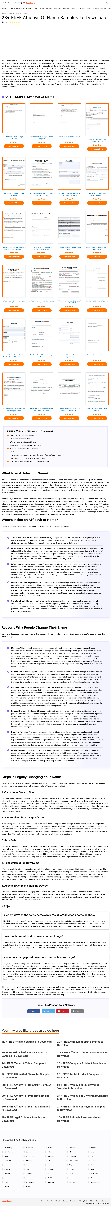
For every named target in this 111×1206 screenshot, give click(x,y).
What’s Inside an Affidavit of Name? (23, 442)
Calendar (49, 8)
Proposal (94, 1148)
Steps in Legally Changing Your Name (24, 448)
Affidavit (4, 8)
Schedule (51, 1169)
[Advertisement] (55, 40)
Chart (50, 1160)
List (92, 1156)
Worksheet (30, 1182)
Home (4, 13)
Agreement (30, 1156)
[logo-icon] (8, 1202)
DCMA (92, 1201)
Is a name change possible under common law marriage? (31, 461)
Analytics (7, 1160)
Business (6, 3)
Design (73, 8)
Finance (29, 1160)
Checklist (66, 8)
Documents (81, 8)
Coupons (21, 3)
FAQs (12, 452)
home (43, 1201)
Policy (28, 1178)
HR (70, 1152)
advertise (58, 1201)
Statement (94, 1165)
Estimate (103, 8)
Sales (50, 1152)
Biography (29, 8)
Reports (29, 1165)
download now (14, 146)
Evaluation (94, 1173)
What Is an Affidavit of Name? (21, 439)
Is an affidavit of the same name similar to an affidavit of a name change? (37, 455)
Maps (71, 1165)
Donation (96, 8)
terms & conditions (102, 1201)
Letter (93, 1152)
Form (6, 1156)
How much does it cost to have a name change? (28, 458)
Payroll (6, 1165)
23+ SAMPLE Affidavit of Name (22, 436)
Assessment (20, 8)
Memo (6, 1186)
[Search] (107, 3)
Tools (14, 3)
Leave (71, 1169)
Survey (28, 1152)
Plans (50, 1148)
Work (71, 1173)
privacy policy (83, 1201)
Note (92, 1169)
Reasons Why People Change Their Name (25, 445)
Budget (42, 8)
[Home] (30, 3)
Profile (6, 1178)
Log (49, 1165)
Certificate (57, 8)
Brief (36, 8)
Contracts (72, 1148)
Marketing (8, 1148)
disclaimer (73, 1201)
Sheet (89, 8)
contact (65, 1201)
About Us (50, 1201)
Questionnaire (9, 1152)
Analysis (12, 8)
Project (71, 1178)
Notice (28, 1169)
